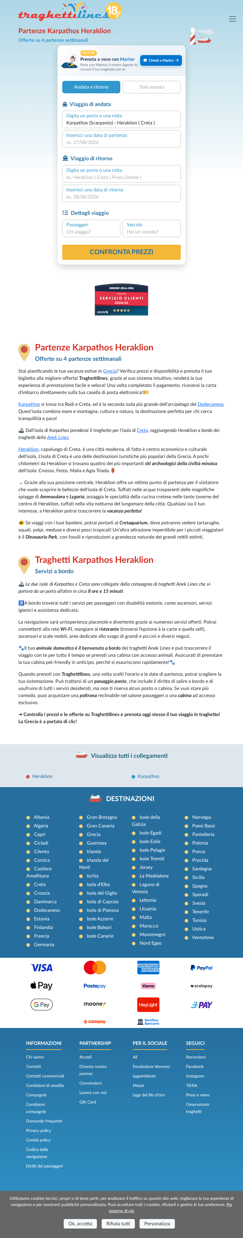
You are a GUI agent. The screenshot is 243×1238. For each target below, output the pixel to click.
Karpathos (29, 404)
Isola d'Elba (98, 884)
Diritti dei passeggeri (44, 1166)
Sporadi (200, 894)
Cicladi (41, 843)
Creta (142, 430)
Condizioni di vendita (45, 1086)
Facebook (195, 1067)
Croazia (42, 893)
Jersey (146, 867)
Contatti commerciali (45, 1076)
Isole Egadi (151, 833)
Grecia (110, 371)
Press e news (198, 1095)
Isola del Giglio (102, 893)
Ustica (199, 929)
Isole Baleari (99, 927)
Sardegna (202, 869)
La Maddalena (154, 876)
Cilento (41, 851)
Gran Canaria (100, 826)
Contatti (33, 1067)
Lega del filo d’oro (149, 1095)
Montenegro (152, 934)
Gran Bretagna (102, 817)
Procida (200, 860)
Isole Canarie (100, 936)
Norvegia (201, 817)
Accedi (85, 1057)
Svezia (198, 903)
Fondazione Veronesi (151, 1067)
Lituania (148, 909)
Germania (44, 944)
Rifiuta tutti (118, 1223)
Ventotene (203, 937)
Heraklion (28, 449)
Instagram (195, 1076)
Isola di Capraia (103, 901)
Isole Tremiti (152, 858)
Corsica (42, 860)
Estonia (41, 919)
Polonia (200, 843)
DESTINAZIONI (130, 799)
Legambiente (144, 1076)
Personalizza (157, 1223)
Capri (39, 834)
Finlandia (43, 927)
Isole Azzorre (100, 919)
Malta (146, 917)
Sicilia (198, 877)
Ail (135, 1057)
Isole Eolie (150, 841)
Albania (41, 817)
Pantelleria (203, 834)
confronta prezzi (122, 252)
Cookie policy (38, 1140)
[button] (121, 60)
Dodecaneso (210, 404)
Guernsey (97, 843)
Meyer (138, 1086)
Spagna (199, 886)
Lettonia (148, 900)
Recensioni (196, 1057)
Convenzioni (90, 1083)
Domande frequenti (44, 1121)
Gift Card (87, 1102)
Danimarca (45, 901)
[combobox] (121, 122)
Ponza (198, 851)
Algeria (41, 826)
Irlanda (94, 851)
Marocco (149, 926)
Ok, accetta (80, 1223)
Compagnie (36, 1095)
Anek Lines (57, 437)
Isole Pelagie (152, 850)
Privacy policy (38, 1131)
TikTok (191, 1086)
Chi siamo (35, 1057)
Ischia (93, 876)
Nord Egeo (151, 943)
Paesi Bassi (203, 826)
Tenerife (200, 911)
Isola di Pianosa (103, 910)
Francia (41, 936)
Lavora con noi (92, 1093)
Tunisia (199, 920)
